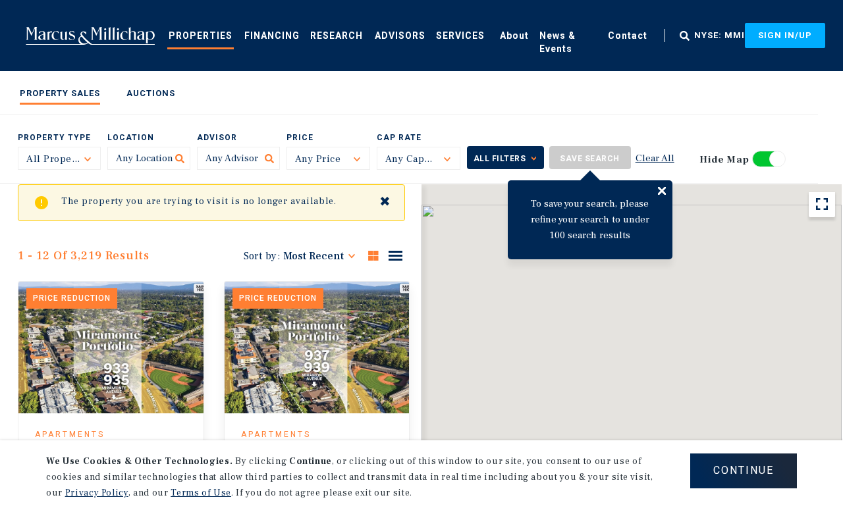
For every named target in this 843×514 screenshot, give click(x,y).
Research (336, 35)
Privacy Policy (96, 493)
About (514, 35)
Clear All (655, 158)
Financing (272, 35)
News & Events (557, 42)
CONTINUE (743, 470)
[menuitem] (200, 34)
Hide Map (724, 159)
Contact (627, 35)
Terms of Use (201, 493)
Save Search (590, 158)
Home (90, 35)
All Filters (500, 158)
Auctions (150, 93)
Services (460, 35)
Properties (200, 35)
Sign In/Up (785, 35)
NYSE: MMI (719, 35)
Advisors (400, 35)
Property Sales (60, 93)
